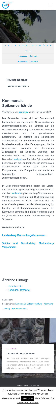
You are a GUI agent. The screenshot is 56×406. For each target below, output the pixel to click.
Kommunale (22, 62)
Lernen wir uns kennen (18, 86)
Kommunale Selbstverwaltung (28, 304)
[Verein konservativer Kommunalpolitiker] (8, 5)
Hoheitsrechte (15, 286)
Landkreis (17, 159)
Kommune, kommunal (19, 290)
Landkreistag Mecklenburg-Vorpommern (24, 235)
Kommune (33, 56)
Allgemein (11, 349)
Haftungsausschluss (28, 385)
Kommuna (23, 56)
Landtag (6, 308)
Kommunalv (34, 62)
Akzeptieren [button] (28, 398)
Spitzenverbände (19, 308)
